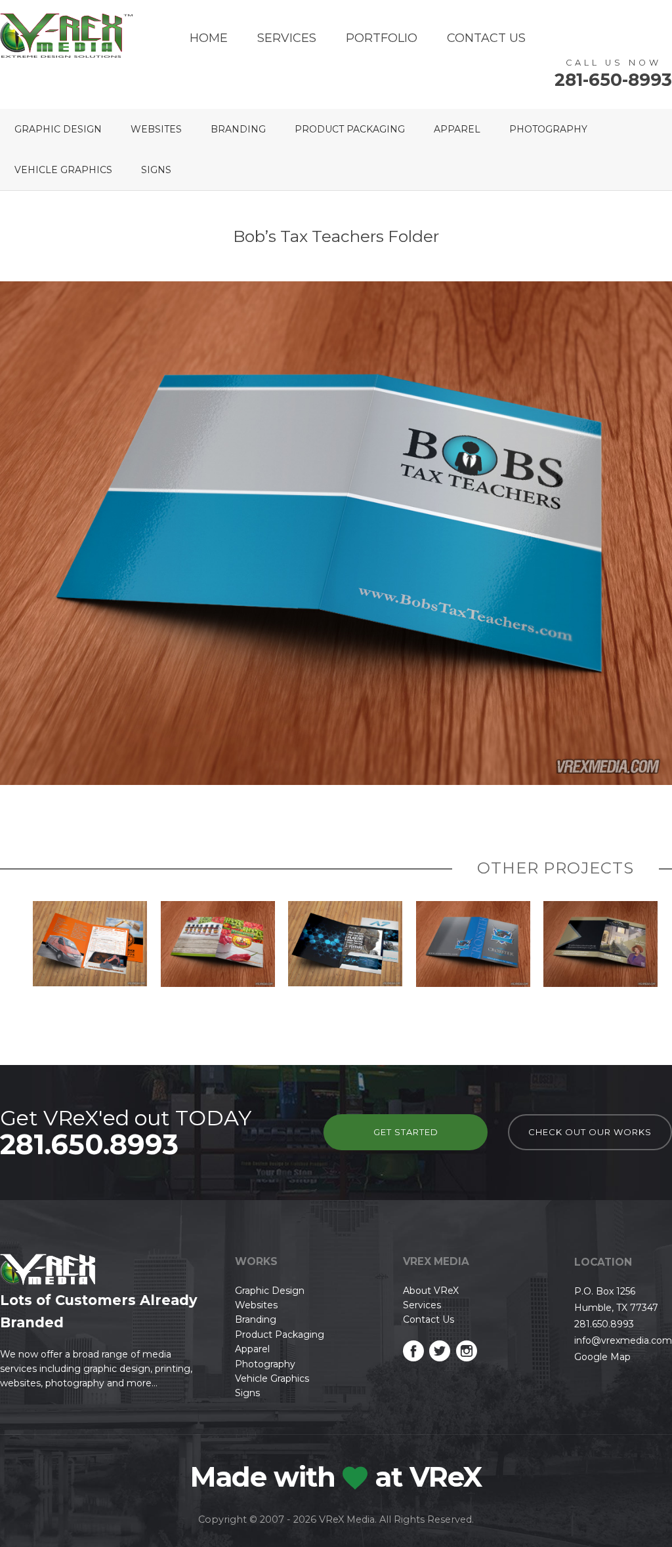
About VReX (431, 1290)
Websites (156, 129)
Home (209, 38)
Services (286, 38)
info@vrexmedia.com (623, 1340)
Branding (238, 129)
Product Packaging (350, 129)
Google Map (602, 1357)
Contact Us (486, 38)
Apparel (457, 129)
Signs (156, 170)
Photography (548, 129)
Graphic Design (58, 129)
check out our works (590, 1132)
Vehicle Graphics (63, 170)
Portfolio (381, 38)
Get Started (405, 1132)
